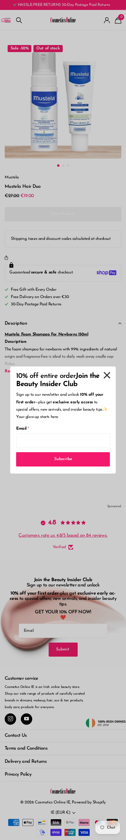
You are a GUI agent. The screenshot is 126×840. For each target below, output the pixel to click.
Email (22, 428)
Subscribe (63, 459)
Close (107, 375)
